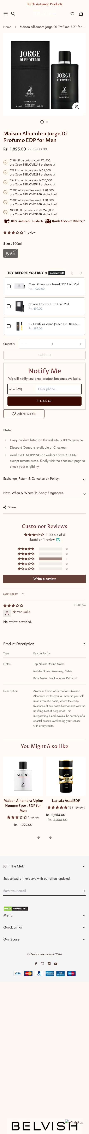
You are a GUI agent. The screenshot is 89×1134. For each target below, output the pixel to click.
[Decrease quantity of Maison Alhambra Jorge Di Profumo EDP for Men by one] (24, 344)
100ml (11, 253)
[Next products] (81, 273)
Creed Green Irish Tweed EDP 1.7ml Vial (54, 284)
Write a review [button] (44, 578)
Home (7, 27)
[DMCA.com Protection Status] (44, 908)
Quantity (9, 343)
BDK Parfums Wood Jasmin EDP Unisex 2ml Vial (55, 324)
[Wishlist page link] (72, 14)
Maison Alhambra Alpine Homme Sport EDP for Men (23, 806)
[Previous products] (72, 273)
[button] (13, 232)
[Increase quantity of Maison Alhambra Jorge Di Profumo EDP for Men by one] (80, 344)
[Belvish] (44, 13)
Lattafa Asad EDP (66, 801)
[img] (13, 605)
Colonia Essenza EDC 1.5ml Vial (49, 304)
